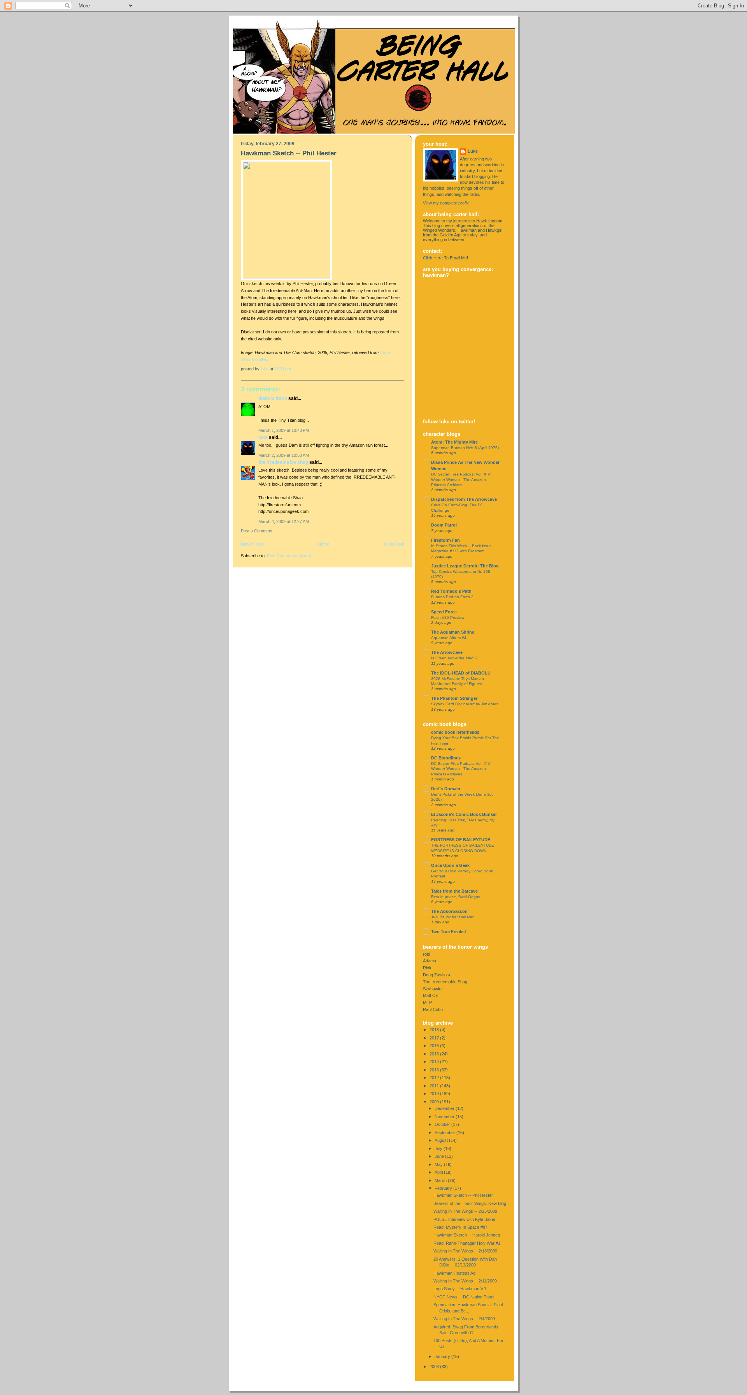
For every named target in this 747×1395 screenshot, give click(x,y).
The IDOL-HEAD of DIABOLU (461, 673)
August (442, 1140)
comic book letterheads (455, 732)
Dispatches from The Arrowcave (464, 499)
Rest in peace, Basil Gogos (455, 897)
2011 (435, 1085)
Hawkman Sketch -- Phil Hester (463, 1195)
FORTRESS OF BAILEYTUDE (460, 839)
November (445, 1116)
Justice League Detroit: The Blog (465, 566)
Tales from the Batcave (454, 891)
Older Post (394, 544)
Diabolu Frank (272, 398)
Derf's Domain (445, 788)
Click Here (433, 257)
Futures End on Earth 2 (452, 597)
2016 (435, 1045)
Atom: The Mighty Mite (454, 442)
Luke (263, 437)
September (445, 1132)
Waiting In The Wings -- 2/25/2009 (465, 1211)
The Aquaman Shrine (452, 632)
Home (323, 544)
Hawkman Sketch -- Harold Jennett (466, 1235)
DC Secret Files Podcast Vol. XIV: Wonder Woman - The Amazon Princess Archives (461, 479)
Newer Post (252, 544)
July (439, 1148)
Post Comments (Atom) (289, 555)
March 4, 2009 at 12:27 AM (283, 521)
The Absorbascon (449, 911)
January (443, 1356)
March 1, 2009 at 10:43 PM (283, 430)
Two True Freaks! (448, 931)
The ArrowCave (447, 652)
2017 (435, 1038)
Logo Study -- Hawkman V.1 (459, 1288)
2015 (435, 1054)
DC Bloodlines (446, 758)
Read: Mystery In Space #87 (460, 1227)
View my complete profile (446, 203)
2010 (435, 1093)
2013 (435, 1069)
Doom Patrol (444, 525)
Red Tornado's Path (451, 591)
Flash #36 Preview (447, 617)
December (445, 1108)
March (441, 1180)
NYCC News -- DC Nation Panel (463, 1297)
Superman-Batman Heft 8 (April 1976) (465, 448)
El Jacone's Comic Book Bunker (464, 814)
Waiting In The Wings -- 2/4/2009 (464, 1318)
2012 (435, 1077)
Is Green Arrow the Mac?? (454, 658)
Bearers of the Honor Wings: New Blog (469, 1203)
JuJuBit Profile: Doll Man (453, 917)
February (444, 1188)
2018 (435, 1029)
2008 (435, 1366)
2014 (435, 1061)
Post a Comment (256, 530)
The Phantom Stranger (454, 698)
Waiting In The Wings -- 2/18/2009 (465, 1251)
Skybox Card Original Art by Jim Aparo (465, 704)
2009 (435, 1101)
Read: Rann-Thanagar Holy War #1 (466, 1243)
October (443, 1124)
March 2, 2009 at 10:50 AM (283, 455)
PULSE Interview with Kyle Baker (464, 1219)
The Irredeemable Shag (283, 462)
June (440, 1156)
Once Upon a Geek (450, 865)
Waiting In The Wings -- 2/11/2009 (465, 1281)
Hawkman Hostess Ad (454, 1273)
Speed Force (444, 611)
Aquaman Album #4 (448, 638)
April (439, 1172)
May (439, 1164)
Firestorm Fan (445, 540)
